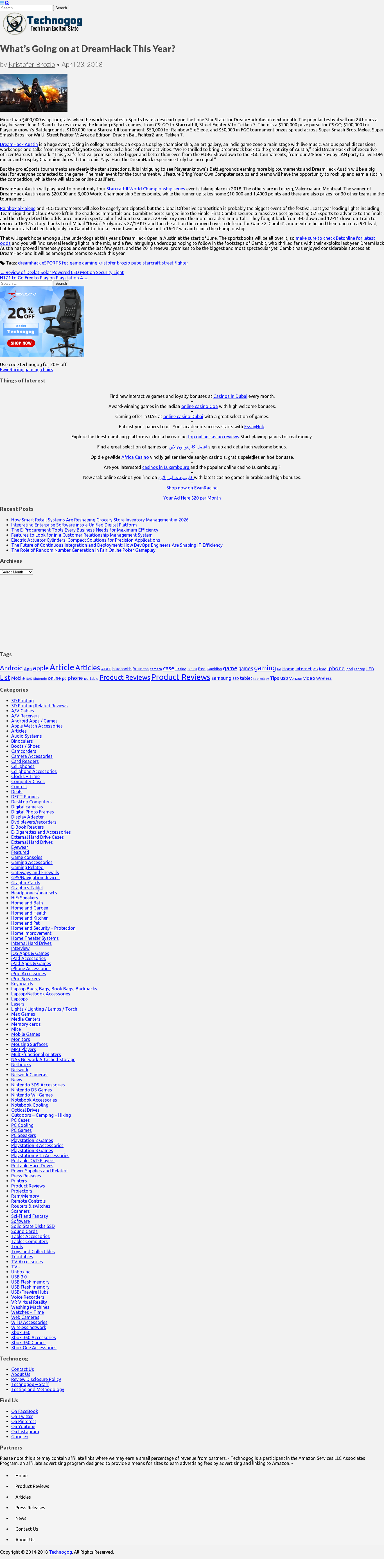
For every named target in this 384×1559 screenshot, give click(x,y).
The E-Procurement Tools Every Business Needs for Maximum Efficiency (84, 529)
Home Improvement (31, 933)
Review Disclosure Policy (36, 1379)
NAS (29, 678)
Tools (17, 1246)
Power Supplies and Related (39, 1170)
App (28, 668)
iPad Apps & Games (31, 963)
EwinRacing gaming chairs (26, 369)
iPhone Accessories (31, 968)
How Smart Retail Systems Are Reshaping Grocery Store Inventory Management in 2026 (100, 519)
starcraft (152, 262)
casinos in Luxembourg (166, 467)
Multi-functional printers (36, 1054)
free (201, 669)
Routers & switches (30, 1206)
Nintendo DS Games (31, 1089)
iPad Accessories (28, 958)
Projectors (21, 1190)
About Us (20, 1374)
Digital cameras (27, 806)
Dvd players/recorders (34, 821)
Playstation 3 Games (32, 1150)
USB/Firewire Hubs (30, 1291)
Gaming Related (27, 867)
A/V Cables (22, 710)
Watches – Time (27, 1312)
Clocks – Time (25, 776)
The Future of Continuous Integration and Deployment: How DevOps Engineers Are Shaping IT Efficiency (117, 545)
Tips (274, 678)
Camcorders (23, 751)
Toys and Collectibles (33, 1251)
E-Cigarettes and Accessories (41, 832)
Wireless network (28, 1327)
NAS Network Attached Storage (43, 1059)
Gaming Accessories (32, 862)
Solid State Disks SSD (33, 1226)
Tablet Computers (29, 1241)
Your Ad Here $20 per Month (192, 497)
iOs (315, 669)
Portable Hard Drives (32, 1165)
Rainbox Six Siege (17, 208)
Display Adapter (27, 816)
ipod (349, 669)
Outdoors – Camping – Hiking (41, 1115)
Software (20, 1221)
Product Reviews (125, 677)
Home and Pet (25, 923)
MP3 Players (23, 1049)
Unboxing (21, 1271)
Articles (87, 668)
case (168, 668)
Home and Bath (27, 902)
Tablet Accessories (30, 1236)
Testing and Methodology (37, 1389)
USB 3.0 (19, 1276)
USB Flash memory (30, 1281)
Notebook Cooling (29, 1104)
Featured (20, 852)
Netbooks (21, 1064)
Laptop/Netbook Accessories (40, 993)
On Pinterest (23, 1421)
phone (75, 678)
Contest (19, 786)
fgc (65, 262)
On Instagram (25, 1431)
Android (11, 667)
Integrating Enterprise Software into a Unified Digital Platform (74, 524)
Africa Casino (135, 457)
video (309, 678)
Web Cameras (25, 1317)
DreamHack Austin (19, 144)
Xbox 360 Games (28, 1342)
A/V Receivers (25, 715)
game (75, 262)
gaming (89, 262)
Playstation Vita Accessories (40, 1155)
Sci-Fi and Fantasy (29, 1216)
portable (91, 678)
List (5, 677)
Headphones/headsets (34, 892)
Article (62, 667)
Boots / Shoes (25, 746)
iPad (322, 669)
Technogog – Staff (30, 1384)
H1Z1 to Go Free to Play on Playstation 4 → (44, 277)
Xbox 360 (20, 1332)
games (245, 668)
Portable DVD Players (33, 1160)
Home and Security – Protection (43, 928)
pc (64, 678)
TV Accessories (27, 1261)
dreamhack (29, 262)
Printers (19, 1180)
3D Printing (22, 700)
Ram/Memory (25, 1195)
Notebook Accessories (34, 1099)
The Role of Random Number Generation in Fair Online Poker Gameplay (83, 550)
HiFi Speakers (24, 897)
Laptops (19, 998)
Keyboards (22, 983)
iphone (336, 668)
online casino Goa (199, 406)
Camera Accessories (32, 756)
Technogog (60, 1552)
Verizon (295, 678)
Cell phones (23, 766)
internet (303, 668)
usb (284, 678)
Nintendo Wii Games (32, 1094)
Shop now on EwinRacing (192, 487)
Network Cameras (29, 1074)
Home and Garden (29, 907)
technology (261, 678)
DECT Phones (25, 796)
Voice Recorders (27, 1297)
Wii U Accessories (29, 1322)
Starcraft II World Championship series (146, 188)
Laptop (359, 669)
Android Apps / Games (34, 720)
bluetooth (122, 668)
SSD (235, 678)
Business (141, 669)
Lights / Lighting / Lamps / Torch (44, 1008)
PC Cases (20, 1120)
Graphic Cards (25, 882)
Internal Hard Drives (31, 943)
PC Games (21, 1130)
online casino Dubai (183, 416)
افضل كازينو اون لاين (188, 446)
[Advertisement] (192, 610)
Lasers (17, 1003)
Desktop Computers (31, 801)
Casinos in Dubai (230, 396)
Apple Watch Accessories (37, 725)
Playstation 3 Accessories (37, 1145)
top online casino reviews (213, 436)
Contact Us (22, 1369)
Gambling (214, 669)
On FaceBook (24, 1411)
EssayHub (254, 426)
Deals (16, 791)
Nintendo (40, 678)
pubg (136, 262)
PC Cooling (22, 1125)
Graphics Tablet (27, 887)
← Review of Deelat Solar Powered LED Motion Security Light (62, 272)
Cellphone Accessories (34, 771)
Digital (192, 669)
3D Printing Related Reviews (39, 705)
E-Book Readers (27, 826)
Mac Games (23, 1013)
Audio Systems (26, 736)
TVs (15, 1266)
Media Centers (25, 1019)
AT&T (106, 669)
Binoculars (22, 741)
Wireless (324, 678)
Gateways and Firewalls (35, 872)
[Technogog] (43, 34)
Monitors (20, 1039)
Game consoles (26, 857)
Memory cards (26, 1024)
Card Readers (25, 761)
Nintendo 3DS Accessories (38, 1084)
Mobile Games (25, 1034)
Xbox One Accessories (34, 1347)
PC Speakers (23, 1135)
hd (279, 669)
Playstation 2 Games (32, 1140)
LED (370, 669)
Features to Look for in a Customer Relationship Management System (82, 534)
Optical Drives (25, 1110)
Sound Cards (24, 1231)
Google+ (19, 1436)
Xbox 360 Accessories (33, 1337)
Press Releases (26, 1175)
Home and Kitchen (30, 917)
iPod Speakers (25, 978)
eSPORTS (51, 262)
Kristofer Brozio (31, 64)
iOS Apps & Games (30, 953)
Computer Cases (28, 781)
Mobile (18, 678)
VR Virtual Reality (29, 1302)
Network (19, 1069)
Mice (16, 1029)
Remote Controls (28, 1201)
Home (288, 668)
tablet (246, 678)
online (54, 678)
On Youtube (23, 1426)
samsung (221, 678)
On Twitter (22, 1416)
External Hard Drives (32, 842)
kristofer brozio (114, 262)
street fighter (175, 262)
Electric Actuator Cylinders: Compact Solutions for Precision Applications (85, 540)
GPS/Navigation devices (35, 877)
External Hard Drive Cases (37, 837)
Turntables (22, 1256)
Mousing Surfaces (29, 1044)
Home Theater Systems (35, 938)
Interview (20, 948)
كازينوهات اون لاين (176, 477)
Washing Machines (30, 1307)
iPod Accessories (28, 973)
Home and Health (29, 912)
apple (41, 667)
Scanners (20, 1211)
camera (156, 669)
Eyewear (19, 847)
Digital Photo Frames (32, 811)
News (16, 1079)
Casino (180, 669)
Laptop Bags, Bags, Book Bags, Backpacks (54, 988)
